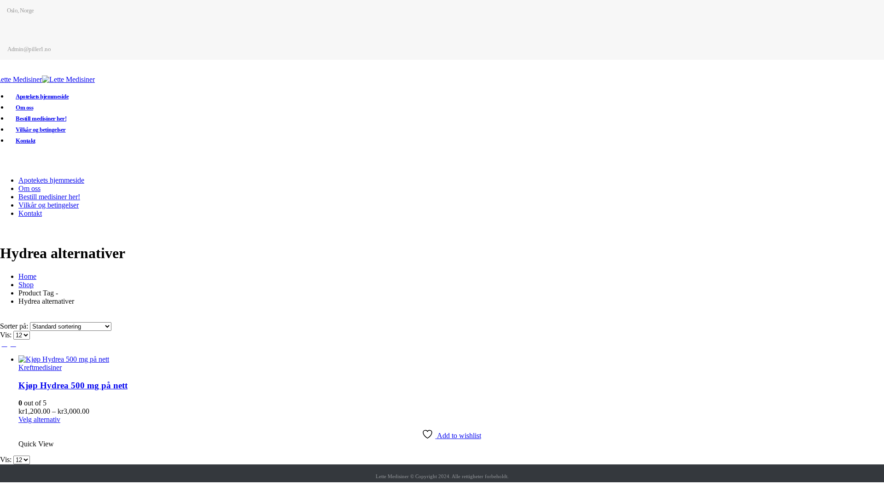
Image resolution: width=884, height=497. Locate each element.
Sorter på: (15, 326)
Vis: (6, 335)
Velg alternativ (39, 419)
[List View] (13, 343)
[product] (451, 359)
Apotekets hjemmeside (42, 96)
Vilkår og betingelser (41, 129)
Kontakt (25, 140)
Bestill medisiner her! (41, 118)
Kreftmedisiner (40, 367)
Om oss (24, 107)
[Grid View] (4, 343)
